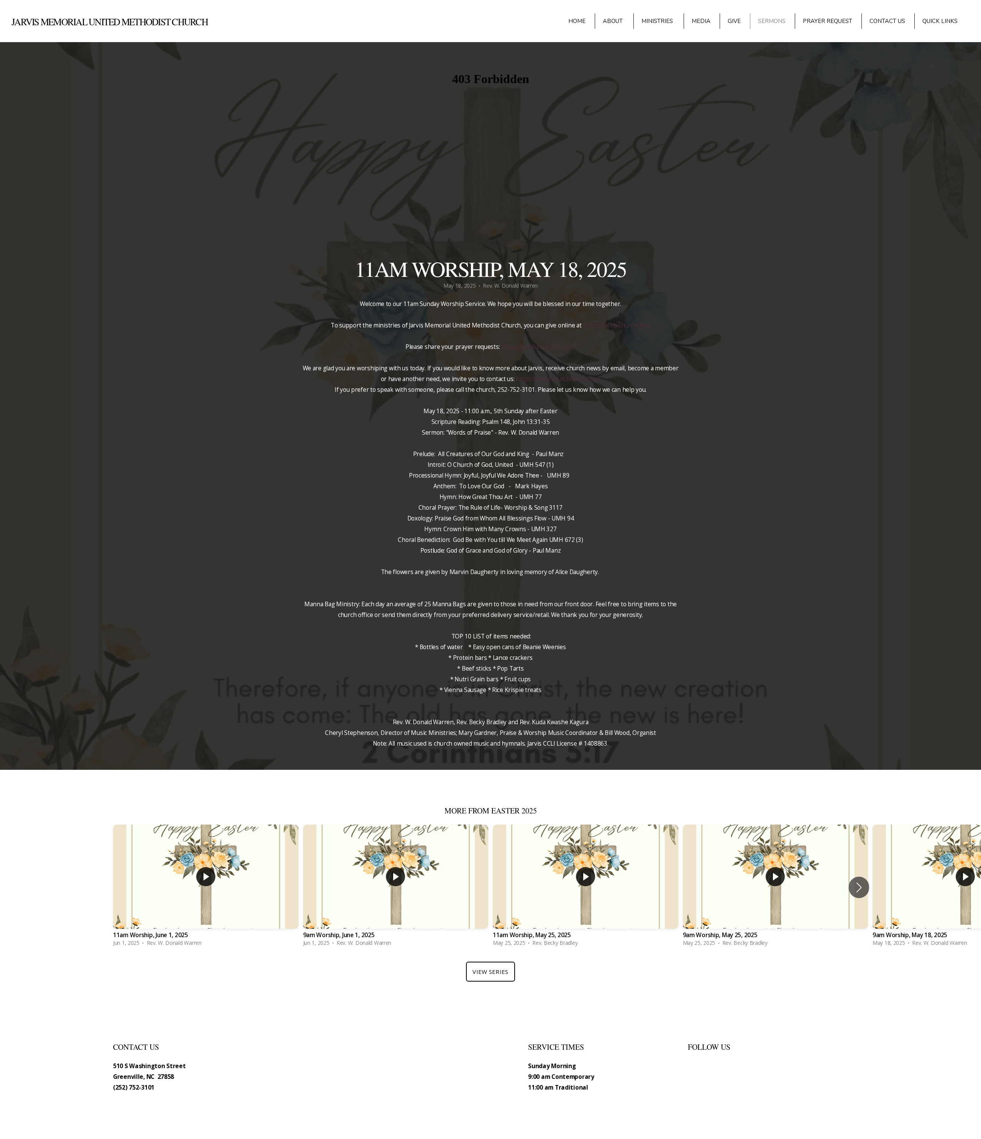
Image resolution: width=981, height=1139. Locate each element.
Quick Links (940, 21)
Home (577, 21)
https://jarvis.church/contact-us (558, 379)
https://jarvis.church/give (616, 325)
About (613, 21)
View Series (490, 971)
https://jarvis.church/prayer (538, 347)
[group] (206, 887)
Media (701, 21)
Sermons (772, 21)
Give (734, 21)
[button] (859, 887)
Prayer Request (827, 21)
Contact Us (887, 21)
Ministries (657, 21)
